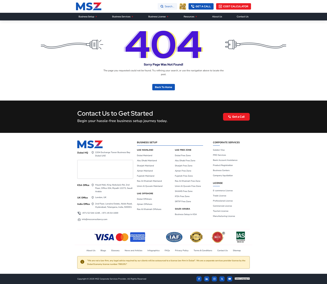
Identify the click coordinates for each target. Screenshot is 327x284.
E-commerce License (223, 190)
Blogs (103, 250)
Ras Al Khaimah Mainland (149, 181)
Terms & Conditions (203, 250)
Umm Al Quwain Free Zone (188, 186)
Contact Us (242, 16)
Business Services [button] (121, 16)
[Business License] (167, 16)
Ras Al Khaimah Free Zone (187, 181)
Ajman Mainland (145, 170)
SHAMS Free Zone (183, 191)
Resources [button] (189, 16)
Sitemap (237, 250)
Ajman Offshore (144, 204)
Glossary (115, 250)
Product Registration (223, 165)
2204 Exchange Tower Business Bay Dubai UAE (112, 154)
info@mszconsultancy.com (94, 219)
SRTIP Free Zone (183, 201)
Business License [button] (157, 16)
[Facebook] (199, 278)
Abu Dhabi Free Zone (185, 160)
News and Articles (133, 250)
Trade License (219, 195)
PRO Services (219, 155)
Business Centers (221, 170)
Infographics (153, 250)
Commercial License (222, 206)
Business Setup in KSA (186, 214)
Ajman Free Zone (183, 170)
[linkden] (206, 278)
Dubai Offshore (144, 199)
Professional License (223, 200)
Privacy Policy (182, 250)
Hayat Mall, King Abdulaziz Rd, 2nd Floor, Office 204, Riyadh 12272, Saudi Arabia (113, 188)
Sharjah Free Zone (183, 165)
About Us (217, 16)
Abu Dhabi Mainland (147, 160)
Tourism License (220, 211)
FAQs (167, 250)
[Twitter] (222, 278)
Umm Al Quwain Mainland (149, 186)
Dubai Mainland (144, 155)
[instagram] (214, 278)
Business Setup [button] (86, 16)
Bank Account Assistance (225, 160)
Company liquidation (223, 175)
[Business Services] (132, 16)
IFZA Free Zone (182, 196)
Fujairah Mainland (145, 176)
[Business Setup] (96, 16)
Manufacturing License (224, 216)
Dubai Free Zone (183, 155)
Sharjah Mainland (145, 165)
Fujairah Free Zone (184, 176)
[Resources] (196, 16)
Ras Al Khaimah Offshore (149, 209)
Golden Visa (219, 150)
